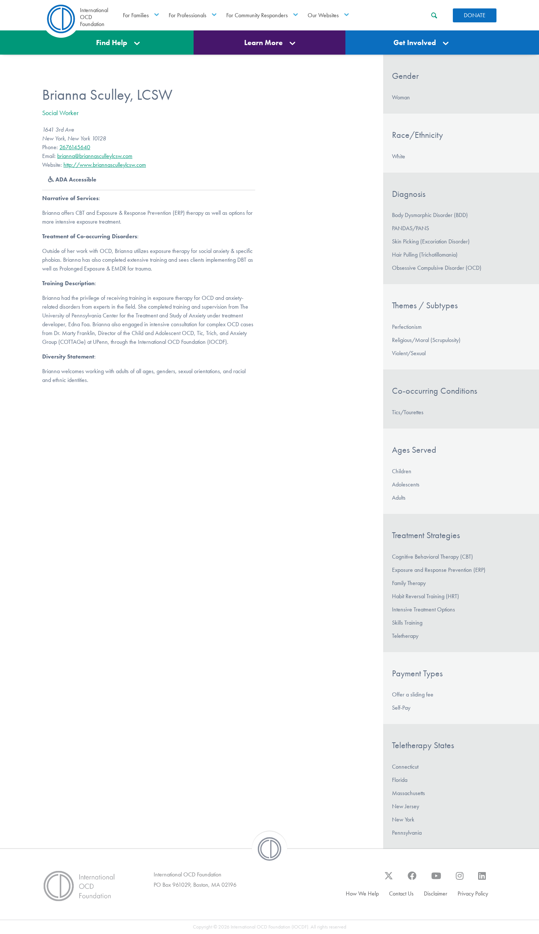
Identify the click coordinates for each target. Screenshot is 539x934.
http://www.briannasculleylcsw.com (104, 164)
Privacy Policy (473, 893)
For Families (136, 15)
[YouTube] (436, 879)
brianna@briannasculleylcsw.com (94, 155)
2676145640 (74, 147)
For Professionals (187, 15)
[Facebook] (412, 879)
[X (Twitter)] (389, 879)
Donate (474, 15)
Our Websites (323, 15)
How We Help (362, 893)
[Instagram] (459, 879)
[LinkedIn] (482, 879)
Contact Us (401, 893)
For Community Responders (257, 15)
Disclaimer (435, 893)
